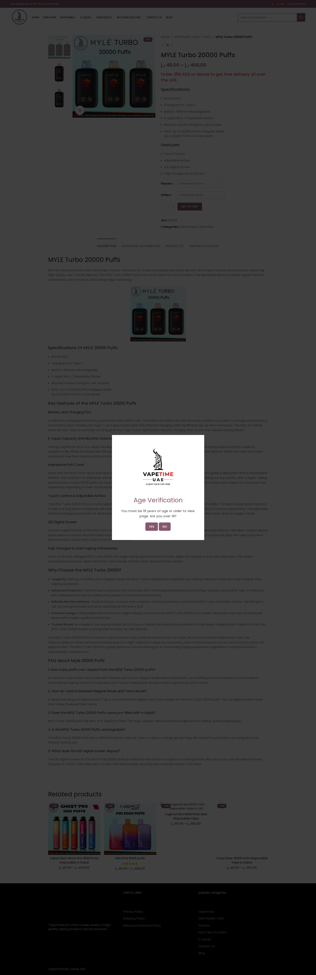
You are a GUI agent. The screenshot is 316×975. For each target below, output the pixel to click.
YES (151, 526)
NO (165, 526)
